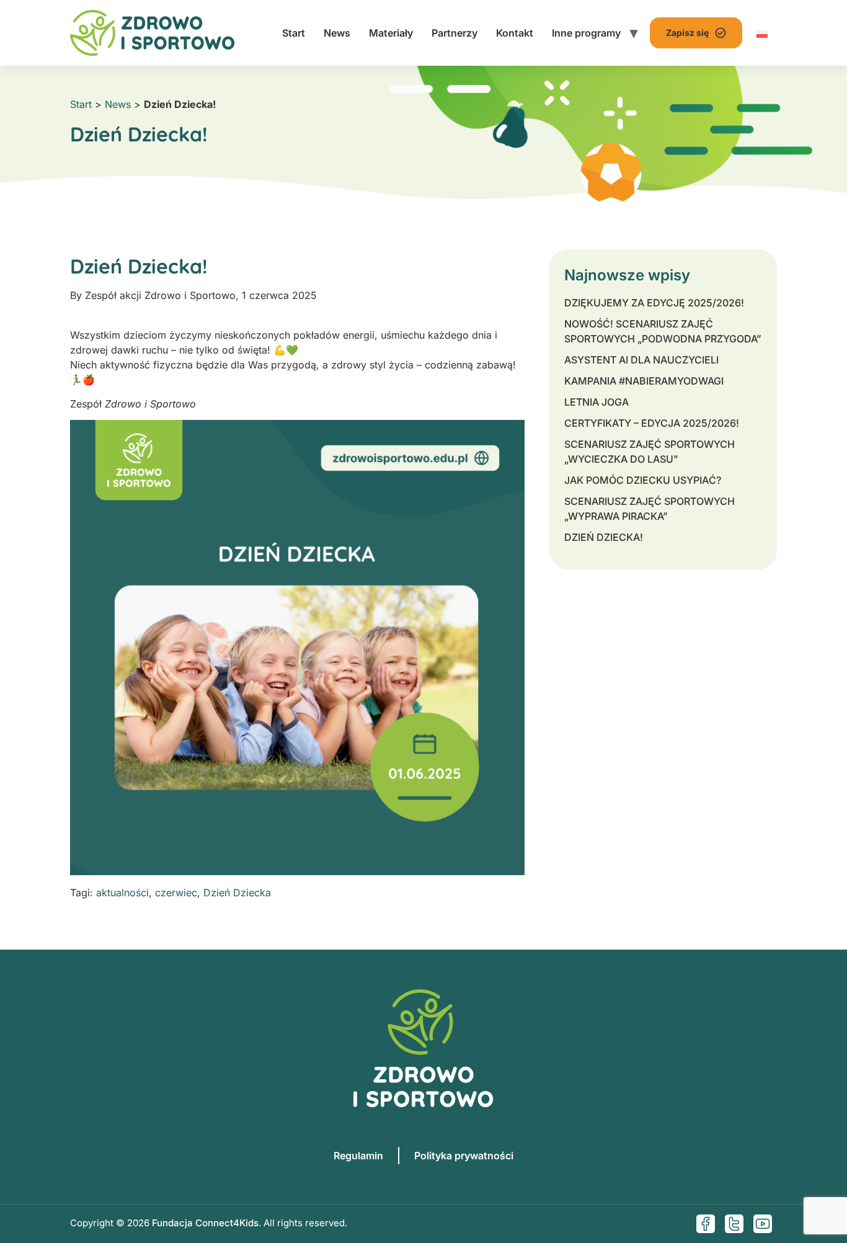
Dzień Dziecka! (603, 537)
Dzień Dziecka (237, 892)
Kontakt (514, 33)
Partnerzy (454, 33)
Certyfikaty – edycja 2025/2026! (651, 423)
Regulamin (358, 1155)
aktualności (122, 892)
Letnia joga (596, 402)
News (337, 33)
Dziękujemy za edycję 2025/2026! (654, 302)
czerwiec (176, 892)
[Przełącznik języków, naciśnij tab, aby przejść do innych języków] (762, 32)
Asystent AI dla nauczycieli (641, 360)
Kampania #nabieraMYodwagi (644, 381)
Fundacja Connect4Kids (205, 1223)
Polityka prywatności (463, 1155)
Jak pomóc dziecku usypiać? (642, 480)
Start (293, 33)
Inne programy (586, 33)
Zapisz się (687, 32)
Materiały (391, 33)
